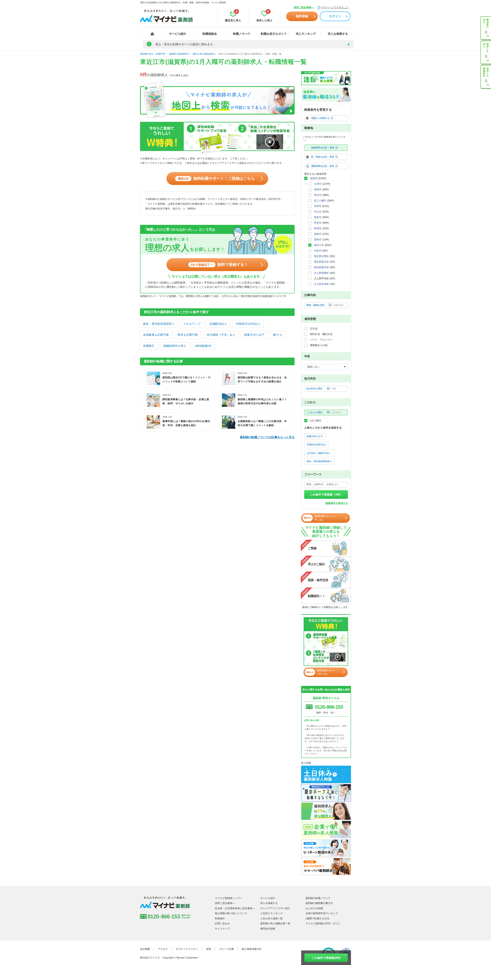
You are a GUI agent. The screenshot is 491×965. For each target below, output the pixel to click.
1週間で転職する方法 (317, 918)
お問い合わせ (222, 923)
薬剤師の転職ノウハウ (318, 898)
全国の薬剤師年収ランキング (322, 913)
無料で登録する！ (219, 264)
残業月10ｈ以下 (254, 334)
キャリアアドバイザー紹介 (275, 908)
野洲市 (317, 228)
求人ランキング (306, 33)
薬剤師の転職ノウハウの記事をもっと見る (267, 437)
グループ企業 (226, 949)
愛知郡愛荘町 (321, 267)
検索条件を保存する (336, 503)
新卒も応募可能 (188, 334)
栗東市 (317, 217)
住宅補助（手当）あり (221, 334)
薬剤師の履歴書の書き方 (319, 903)
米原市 (317, 250)
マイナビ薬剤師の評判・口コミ (323, 923)
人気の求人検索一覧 (271, 918)
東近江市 (319, 245)
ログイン (335, 16)
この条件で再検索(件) (326, 957)
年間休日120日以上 (248, 323)
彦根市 (317, 189)
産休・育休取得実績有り (159, 323)
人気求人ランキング (271, 913)
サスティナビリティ (187, 949)
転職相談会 (210, 33)
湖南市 (317, 234)
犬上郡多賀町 (321, 284)
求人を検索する (338, 33)
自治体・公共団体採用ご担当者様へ (235, 908)
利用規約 (220, 918)
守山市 (317, 211)
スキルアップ (192, 323)
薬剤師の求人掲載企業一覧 (275, 923)
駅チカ (277, 334)
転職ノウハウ (241, 33)
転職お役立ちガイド (274, 33)
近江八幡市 (320, 200)
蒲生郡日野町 (321, 256)
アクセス (163, 949)
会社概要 (145, 949)
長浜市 (317, 195)
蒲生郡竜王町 (321, 261)
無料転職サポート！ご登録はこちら (216, 178)
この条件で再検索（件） (326, 494)
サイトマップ (222, 928)
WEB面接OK (203, 345)
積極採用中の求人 (174, 345)
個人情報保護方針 (252, 949)
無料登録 (302, 16)
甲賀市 (317, 222)
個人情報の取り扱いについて (231, 913)
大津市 (317, 183)
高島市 (317, 239)
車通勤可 (148, 345)
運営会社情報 (267, 928)
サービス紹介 (177, 33)
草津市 (317, 206)
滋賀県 (313, 178)
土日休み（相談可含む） (319, 453)
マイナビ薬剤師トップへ (228, 898)
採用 (208, 949)
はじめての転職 (314, 908)
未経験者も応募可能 (156, 334)
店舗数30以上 (218, 323)
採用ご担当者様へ (304, 7)
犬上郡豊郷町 (321, 272)
